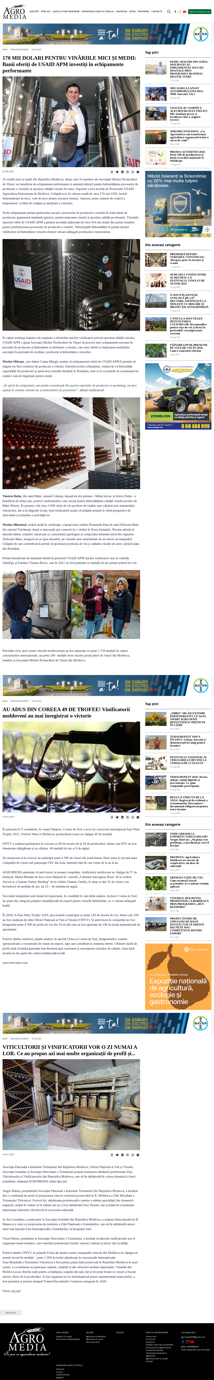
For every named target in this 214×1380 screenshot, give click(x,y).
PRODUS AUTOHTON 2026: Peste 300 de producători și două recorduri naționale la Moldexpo (188, 156)
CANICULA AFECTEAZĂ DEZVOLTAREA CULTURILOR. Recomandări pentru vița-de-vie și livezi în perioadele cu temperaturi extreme (188, 326)
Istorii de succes (92, 1342)
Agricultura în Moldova (96, 1336)
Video (132, 11)
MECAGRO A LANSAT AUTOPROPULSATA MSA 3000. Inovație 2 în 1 (186, 91)
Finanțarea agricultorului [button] (97, 11)
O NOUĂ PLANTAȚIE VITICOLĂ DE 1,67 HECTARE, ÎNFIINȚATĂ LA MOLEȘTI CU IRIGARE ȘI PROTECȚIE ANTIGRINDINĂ (189, 301)
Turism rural (151, 1336)
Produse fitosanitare (154, 1350)
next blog (11, 1313)
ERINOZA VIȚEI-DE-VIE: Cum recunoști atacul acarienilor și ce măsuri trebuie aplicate (189, 882)
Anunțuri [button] (121, 11)
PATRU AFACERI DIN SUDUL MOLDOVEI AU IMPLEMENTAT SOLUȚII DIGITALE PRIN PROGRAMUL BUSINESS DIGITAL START (189, 69)
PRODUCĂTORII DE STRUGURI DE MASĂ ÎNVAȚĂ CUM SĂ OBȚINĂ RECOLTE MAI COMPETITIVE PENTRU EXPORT (187, 926)
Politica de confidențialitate (68, 1339)
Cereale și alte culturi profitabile (159, 1344)
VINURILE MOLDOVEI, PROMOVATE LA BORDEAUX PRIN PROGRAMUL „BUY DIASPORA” (189, 903)
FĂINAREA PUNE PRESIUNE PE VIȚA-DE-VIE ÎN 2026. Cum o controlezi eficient (188, 348)
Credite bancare (63, 1374)
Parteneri (143, 11)
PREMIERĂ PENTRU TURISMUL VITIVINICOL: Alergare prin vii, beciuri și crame (187, 259)
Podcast (46, 11)
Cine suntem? (62, 1332)
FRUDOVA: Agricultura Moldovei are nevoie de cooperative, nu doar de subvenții (185, 862)
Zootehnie (150, 1342)
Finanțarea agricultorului (69, 1365)
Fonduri (59, 1372)
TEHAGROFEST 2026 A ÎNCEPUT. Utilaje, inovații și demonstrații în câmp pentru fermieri (188, 741)
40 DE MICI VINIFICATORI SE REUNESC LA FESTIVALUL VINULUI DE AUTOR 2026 (188, 279)
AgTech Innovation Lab (200, 11)
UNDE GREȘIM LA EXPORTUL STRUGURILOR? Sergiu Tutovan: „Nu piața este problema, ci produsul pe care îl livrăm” (189, 839)
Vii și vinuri (36, 49)
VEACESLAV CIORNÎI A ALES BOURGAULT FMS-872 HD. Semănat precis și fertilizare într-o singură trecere (188, 113)
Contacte (156, 11)
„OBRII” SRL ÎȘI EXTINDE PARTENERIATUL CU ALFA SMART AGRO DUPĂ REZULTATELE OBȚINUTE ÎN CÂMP (188, 719)
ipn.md (15, 1291)
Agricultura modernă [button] (66, 11)
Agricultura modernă (19, 49)
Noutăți (90, 1332)
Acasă (5, 49)
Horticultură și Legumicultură (158, 1347)
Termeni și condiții (64, 1336)
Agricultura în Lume (94, 1339)
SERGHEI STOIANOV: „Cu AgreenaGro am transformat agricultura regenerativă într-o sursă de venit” (189, 136)
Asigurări (60, 1377)
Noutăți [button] (34, 11)
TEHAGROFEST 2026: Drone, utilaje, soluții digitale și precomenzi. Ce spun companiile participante (189, 781)
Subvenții (60, 1369)
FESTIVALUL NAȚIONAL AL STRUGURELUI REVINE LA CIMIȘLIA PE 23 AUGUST (188, 760)
